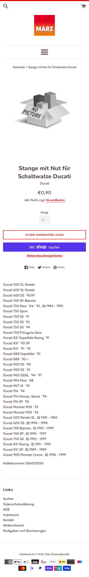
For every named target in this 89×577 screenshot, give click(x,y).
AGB (6, 509)
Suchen (8, 499)
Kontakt (8, 520)
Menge (44, 212)
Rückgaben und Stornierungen (24, 531)
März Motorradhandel (57, 554)
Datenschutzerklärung (18, 504)
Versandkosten (55, 200)
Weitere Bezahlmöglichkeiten (45, 255)
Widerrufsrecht (13, 525)
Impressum (11, 515)
